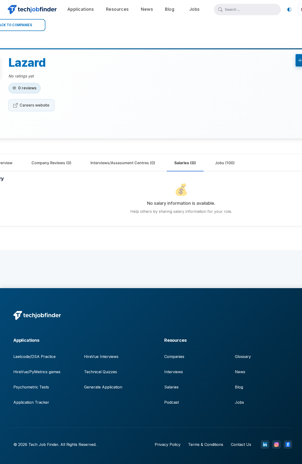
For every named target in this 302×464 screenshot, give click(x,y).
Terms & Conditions (205, 444)
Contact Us (241, 444)
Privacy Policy (167, 444)
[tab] (51, 162)
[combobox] (250, 9)
